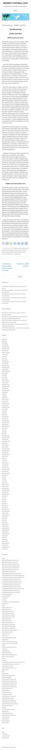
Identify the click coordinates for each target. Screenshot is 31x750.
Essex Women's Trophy (7, 632)
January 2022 (5, 418)
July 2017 (4, 497)
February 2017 (5, 505)
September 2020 (6, 441)
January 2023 (5, 401)
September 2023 (6, 390)
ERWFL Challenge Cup (7, 607)
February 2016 (5, 524)
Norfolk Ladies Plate (6, 677)
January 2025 (5, 363)
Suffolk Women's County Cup (9, 696)
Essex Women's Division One (8, 626)
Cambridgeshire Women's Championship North (13, 575)
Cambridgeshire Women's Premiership (11, 592)
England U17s (5, 603)
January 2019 (5, 465)
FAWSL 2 (4, 660)
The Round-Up (17, 250)
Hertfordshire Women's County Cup (10, 664)
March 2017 (4, 503)
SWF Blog (4, 707)
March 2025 (4, 360)
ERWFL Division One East (8, 613)
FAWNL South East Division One (9, 641)
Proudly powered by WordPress (9, 747)
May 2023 (4, 394)
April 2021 (4, 433)
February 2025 (5, 361)
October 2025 (5, 350)
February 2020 (5, 445)
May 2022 (4, 411)
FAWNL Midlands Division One (9, 637)
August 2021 (5, 428)
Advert (3, 558)
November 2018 (5, 469)
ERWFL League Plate (6, 620)
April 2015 (4, 537)
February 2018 (5, 484)
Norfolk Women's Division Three (9, 683)
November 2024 (5, 367)
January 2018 (5, 486)
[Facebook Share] (3, 243)
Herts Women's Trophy (7, 666)
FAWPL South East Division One (21, 248)
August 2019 (5, 456)
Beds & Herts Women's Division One (10, 564)
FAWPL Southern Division (8, 250)
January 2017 (5, 507)
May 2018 (4, 479)
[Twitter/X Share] (7, 243)
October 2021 (5, 424)
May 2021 (4, 431)
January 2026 (5, 344)
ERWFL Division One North (8, 615)
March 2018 (4, 482)
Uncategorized (5, 718)
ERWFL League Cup (6, 618)
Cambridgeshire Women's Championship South (13, 577)
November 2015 (5, 530)
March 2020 (4, 443)
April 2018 (4, 480)
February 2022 (5, 416)
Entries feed (4, 734)
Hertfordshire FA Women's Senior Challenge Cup (13, 662)
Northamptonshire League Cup (9, 686)
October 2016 (5, 513)
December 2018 (5, 467)
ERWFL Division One (6, 609)
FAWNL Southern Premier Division (10, 643)
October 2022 (5, 405)
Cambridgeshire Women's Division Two (11, 584)
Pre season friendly (6, 692)
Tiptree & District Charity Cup (9, 715)
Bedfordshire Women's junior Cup (10, 562)
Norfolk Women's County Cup (9, 679)
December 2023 (5, 384)
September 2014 (6, 547)
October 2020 (5, 439)
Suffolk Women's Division (8, 698)
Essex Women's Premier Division (9, 630)
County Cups (5, 598)
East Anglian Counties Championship (10, 601)
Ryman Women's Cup (7, 694)
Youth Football (5, 722)
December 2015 (5, 528)
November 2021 (5, 422)
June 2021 (4, 429)
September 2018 (6, 473)
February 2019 (5, 463)
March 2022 (4, 414)
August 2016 (5, 516)
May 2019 (4, 458)
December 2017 (5, 488)
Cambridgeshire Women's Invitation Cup (11, 586)
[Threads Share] (26, 243)
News (3, 671)
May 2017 (4, 499)
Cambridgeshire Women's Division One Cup (12, 581)
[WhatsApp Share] (11, 243)
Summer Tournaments (7, 705)
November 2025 (5, 348)
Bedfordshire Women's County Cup (10, 560)
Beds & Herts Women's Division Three (11, 565)
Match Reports (5, 669)
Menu (15, 10)
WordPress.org (5, 737)
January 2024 (5, 382)
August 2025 (5, 354)
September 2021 (6, 426)
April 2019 (4, 460)
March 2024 (4, 378)
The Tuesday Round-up (7, 713)
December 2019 (5, 448)
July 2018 (4, 477)
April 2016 (4, 520)
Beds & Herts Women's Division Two (10, 567)
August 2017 (5, 496)
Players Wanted (5, 690)
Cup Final (4, 599)
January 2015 (5, 541)
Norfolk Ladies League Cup (8, 675)
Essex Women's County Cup (8, 624)
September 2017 (6, 494)
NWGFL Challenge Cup (7, 688)
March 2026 (4, 343)
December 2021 (5, 420)
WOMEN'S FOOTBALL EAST (15, 3)
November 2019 (5, 450)
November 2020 (5, 437)
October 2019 (5, 452)
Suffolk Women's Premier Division (10, 703)
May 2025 (4, 356)
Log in (3, 732)
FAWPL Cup (4, 649)
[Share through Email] (18, 243)
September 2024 (6, 371)
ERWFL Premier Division (7, 622)
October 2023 (5, 388)
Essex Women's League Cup (8, 628)
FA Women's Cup (6, 633)
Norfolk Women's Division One (9, 681)
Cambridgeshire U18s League (9, 571)
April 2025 (4, 358)
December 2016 (5, 509)
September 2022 (6, 407)
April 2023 (4, 395)
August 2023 (5, 392)
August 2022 (5, 409)
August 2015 (5, 535)
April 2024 (4, 377)
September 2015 (6, 533)
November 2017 (5, 490)
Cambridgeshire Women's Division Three (11, 582)
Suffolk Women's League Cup (9, 700)
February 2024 (5, 380)
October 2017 (5, 492)
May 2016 (4, 518)
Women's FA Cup (6, 720)
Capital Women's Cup (7, 594)
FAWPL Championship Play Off (9, 647)
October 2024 (5, 369)
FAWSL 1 (4, 658)
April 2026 (4, 341)
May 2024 (4, 375)
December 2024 (5, 365)
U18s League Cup (6, 717)
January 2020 (5, 446)
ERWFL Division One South (8, 616)
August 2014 (5, 548)
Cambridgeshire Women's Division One (11, 579)
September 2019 (6, 454)
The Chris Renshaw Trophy (8, 709)
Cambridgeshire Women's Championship (11, 573)
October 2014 (5, 545)
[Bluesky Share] (22, 243)
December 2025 (5, 346)
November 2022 (5, 403)
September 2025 (6, 352)
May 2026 (4, 339)
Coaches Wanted (6, 596)
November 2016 (5, 511)
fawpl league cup (6, 650)
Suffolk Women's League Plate (9, 701)
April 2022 (4, 412)
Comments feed (5, 735)
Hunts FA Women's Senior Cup (9, 667)
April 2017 (4, 501)
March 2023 (4, 397)
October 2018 (5, 471)
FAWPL (3, 645)
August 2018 (5, 475)
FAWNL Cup (5, 635)
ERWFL (3, 605)
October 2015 (5, 531)
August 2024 (5, 373)
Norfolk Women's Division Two (9, 684)
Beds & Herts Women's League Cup (10, 569)
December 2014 (5, 543)
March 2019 (4, 462)
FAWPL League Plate (7, 652)
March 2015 (4, 539)
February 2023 (5, 399)
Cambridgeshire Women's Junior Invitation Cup (13, 588)
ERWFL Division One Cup (8, 611)
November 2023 (5, 386)
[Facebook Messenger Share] (14, 243)
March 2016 (4, 522)
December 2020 (5, 435)
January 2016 (5, 526)
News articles (5, 673)
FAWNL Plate (5, 639)
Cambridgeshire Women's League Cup (11, 590)
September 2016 (6, 514)
